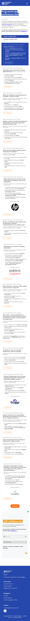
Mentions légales (8, 586)
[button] (27, 3)
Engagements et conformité (10, 588)
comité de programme (7, 24)
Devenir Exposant (8, 597)
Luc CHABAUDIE (14, 336)
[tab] (15, 36)
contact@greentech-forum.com (11, 608)
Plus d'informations (8, 62)
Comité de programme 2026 (10, 600)
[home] (7, 3)
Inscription (15, 506)
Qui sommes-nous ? (8, 584)
